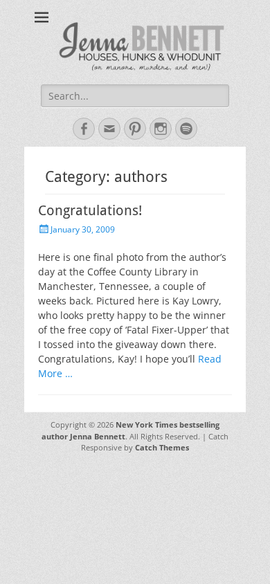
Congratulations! (90, 210)
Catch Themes (162, 447)
